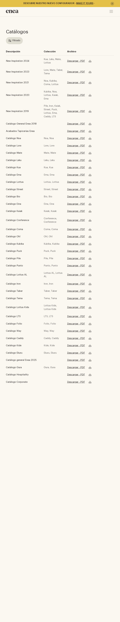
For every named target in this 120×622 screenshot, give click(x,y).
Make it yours (84, 3)
